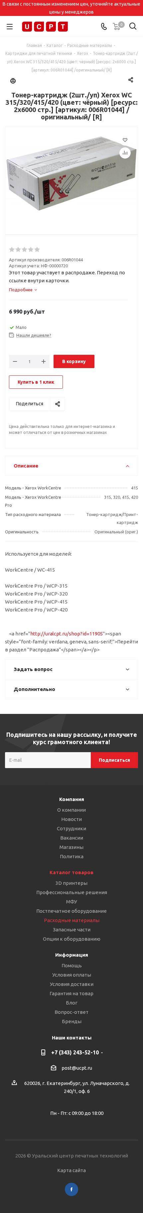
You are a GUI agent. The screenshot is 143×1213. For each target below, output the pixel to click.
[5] (37, 249)
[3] (25, 249)
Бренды (71, 1021)
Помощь (72, 965)
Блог (71, 1003)
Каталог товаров (71, 872)
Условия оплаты (71, 975)
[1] (12, 249)
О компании (71, 810)
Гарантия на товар (71, 993)
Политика (71, 856)
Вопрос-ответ (71, 1012)
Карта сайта (71, 1170)
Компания (71, 799)
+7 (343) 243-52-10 (75, 1052)
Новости (71, 819)
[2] (18, 249)
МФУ (71, 901)
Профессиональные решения (71, 892)
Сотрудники (71, 828)
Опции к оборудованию (71, 939)
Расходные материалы (71, 920)
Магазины (71, 847)
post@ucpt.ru (77, 1068)
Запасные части (71, 929)
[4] (31, 249)
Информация (71, 955)
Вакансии (71, 838)
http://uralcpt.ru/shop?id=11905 (66, 633)
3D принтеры (71, 883)
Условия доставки (71, 984)
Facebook (71, 1189)
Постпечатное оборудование (71, 911)
